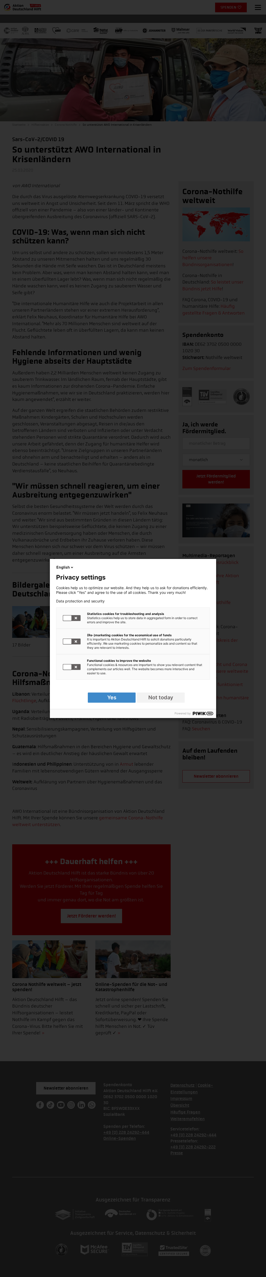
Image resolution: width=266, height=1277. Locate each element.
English (63, 567)
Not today (160, 697)
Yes (111, 697)
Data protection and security (80, 601)
